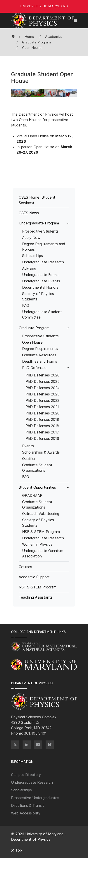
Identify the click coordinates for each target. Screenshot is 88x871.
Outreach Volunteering (40, 513)
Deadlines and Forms (39, 361)
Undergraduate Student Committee (42, 314)
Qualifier (28, 458)
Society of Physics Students (38, 296)
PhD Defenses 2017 (42, 432)
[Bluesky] (50, 744)
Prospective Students (40, 231)
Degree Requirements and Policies (43, 247)
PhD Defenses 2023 (42, 394)
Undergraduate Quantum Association (42, 553)
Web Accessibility (25, 813)
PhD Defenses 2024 (42, 388)
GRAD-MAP (32, 495)
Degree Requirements (40, 348)
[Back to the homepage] (42, 20)
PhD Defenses (34, 367)
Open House (32, 342)
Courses (25, 566)
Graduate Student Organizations (37, 468)
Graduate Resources (39, 355)
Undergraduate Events (41, 281)
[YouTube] (38, 744)
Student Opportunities (37, 487)
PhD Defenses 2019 (42, 419)
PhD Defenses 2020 (42, 413)
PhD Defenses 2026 (42, 375)
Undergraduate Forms (40, 274)
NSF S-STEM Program (41, 531)
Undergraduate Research (43, 262)
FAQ (25, 305)
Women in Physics (37, 544)
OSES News (29, 213)
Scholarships (32, 255)
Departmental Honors (40, 287)
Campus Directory (26, 774)
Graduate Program (34, 328)
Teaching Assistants (36, 597)
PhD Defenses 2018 (42, 426)
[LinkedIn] (27, 744)
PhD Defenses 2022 (42, 400)
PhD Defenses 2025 (42, 381)
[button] (75, 20)
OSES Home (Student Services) (37, 200)
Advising (29, 268)
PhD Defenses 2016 (42, 438)
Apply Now (31, 237)
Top (18, 850)
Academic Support (34, 577)
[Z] (15, 744)
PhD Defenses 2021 (42, 407)
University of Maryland (44, 6)
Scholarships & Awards (41, 452)
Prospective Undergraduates (35, 797)
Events (28, 446)
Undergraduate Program (39, 223)
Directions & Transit (27, 805)
